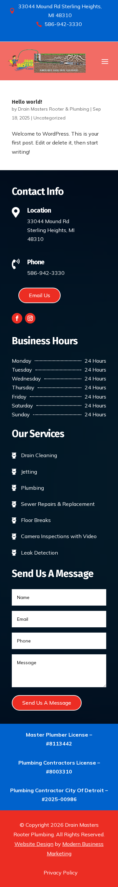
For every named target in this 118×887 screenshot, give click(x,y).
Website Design (33, 844)
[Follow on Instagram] (30, 318)
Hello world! (27, 102)
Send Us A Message (46, 702)
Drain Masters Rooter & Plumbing (53, 109)
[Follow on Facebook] (17, 318)
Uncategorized (49, 118)
